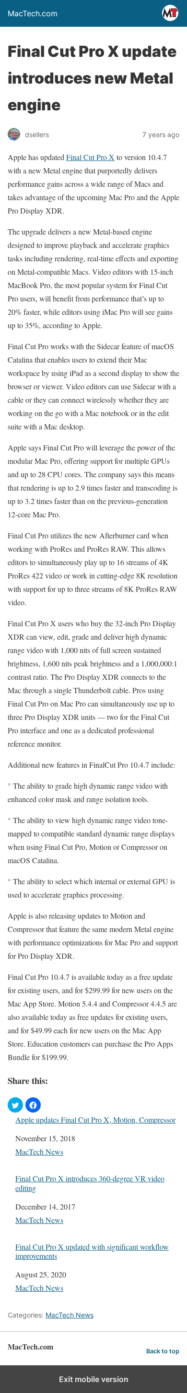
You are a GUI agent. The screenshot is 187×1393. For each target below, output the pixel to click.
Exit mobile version (94, 1379)
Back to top (162, 1351)
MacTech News (39, 1152)
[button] (15, 1105)
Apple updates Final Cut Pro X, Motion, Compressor (95, 1119)
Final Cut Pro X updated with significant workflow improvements (92, 1251)
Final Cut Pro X (90, 157)
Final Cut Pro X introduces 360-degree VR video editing (89, 1183)
